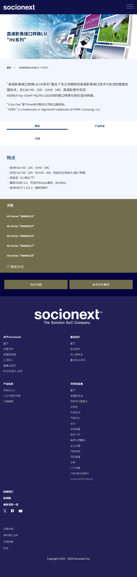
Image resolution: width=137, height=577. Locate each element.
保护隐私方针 (10, 535)
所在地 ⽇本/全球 (12, 371)
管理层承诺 (76, 395)
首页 (9, 67)
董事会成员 (9, 365)
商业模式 (75, 349)
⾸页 (5, 343)
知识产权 (75, 434)
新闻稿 (7, 498)
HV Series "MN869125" (20, 226)
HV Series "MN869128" (20, 255)
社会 (72, 423)
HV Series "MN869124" (20, 216)
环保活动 (75, 412)
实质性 (74, 407)
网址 (5, 548)
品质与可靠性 (77, 440)
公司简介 (8, 360)
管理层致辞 (9, 354)
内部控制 (75, 451)
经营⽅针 (8, 349)
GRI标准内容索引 (79, 473)
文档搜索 (8, 401)
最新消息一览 (10, 504)
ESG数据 (75, 468)
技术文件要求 (101, 284)
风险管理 (75, 456)
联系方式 (17, 266)
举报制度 (8, 541)
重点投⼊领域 (77, 360)
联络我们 (8, 491)
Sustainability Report (81, 479)
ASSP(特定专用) (12, 395)
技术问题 (36, 284)
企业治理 (75, 445)
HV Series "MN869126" (20, 236)
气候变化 (75, 418)
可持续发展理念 (79, 401)
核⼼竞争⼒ (76, 354)
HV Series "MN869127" (20, 245)
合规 (72, 462)
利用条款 (8, 529)
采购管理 (75, 429)
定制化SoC (9, 390)
